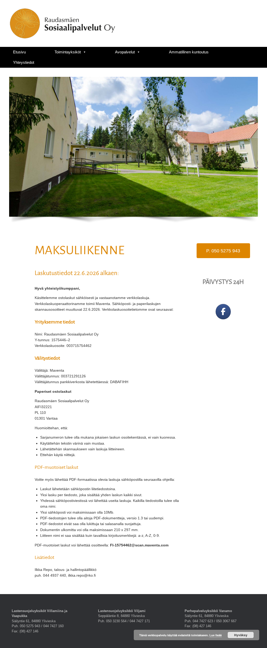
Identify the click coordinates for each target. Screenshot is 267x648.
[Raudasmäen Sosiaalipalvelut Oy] (62, 23)
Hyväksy (240, 635)
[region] (133, 152)
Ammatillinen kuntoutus (189, 52)
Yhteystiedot (23, 62)
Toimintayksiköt (67, 52)
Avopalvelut (125, 52)
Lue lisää (215, 635)
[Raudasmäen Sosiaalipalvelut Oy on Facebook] (223, 311)
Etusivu (19, 52)
